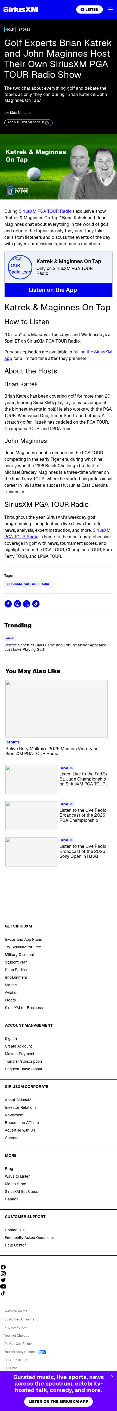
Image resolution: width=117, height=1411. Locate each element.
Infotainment (16, 977)
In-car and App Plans (23, 939)
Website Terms (15, 1311)
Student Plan (16, 962)
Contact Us (14, 1230)
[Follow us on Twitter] (5, 1280)
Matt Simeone (20, 113)
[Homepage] (20, 9)
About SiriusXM (18, 1099)
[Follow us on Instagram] (5, 1273)
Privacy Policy (15, 1327)
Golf (10, 29)
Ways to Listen (17, 1176)
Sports (24, 29)
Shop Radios (16, 969)
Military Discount (19, 954)
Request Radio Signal (23, 1069)
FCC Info (10, 1368)
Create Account (18, 1046)
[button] (110, 9)
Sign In (11, 1038)
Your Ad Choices (16, 1335)
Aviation (12, 992)
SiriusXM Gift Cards (21, 1191)
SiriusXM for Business (24, 1007)
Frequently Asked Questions (29, 1237)
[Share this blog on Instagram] (17, 604)
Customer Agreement (21, 1319)
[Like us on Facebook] (5, 1267)
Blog (9, 1168)
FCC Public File (15, 1360)
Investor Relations (20, 1107)
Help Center (15, 1245)
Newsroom (14, 1115)
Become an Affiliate (22, 1122)
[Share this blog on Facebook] (8, 604)
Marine (11, 984)
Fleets (10, 1000)
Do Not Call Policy (18, 1344)
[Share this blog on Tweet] (26, 604)
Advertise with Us (20, 1130)
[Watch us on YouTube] (5, 1286)
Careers (11, 1137)
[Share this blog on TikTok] (36, 604)
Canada (12, 1199)
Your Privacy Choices (20, 1352)
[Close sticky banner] (112, 1376)
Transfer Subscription (23, 1061)
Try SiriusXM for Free (23, 947)
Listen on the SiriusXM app (58, 1401)
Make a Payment (19, 1053)
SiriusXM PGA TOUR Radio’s (47, 211)
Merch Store (15, 1183)
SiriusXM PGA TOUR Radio (28, 584)
